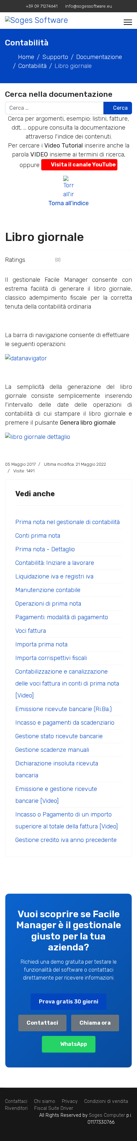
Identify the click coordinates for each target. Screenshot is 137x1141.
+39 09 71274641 (42, 6)
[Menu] (128, 22)
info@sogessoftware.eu (88, 6)
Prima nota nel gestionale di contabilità (67, 522)
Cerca (120, 108)
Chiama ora (95, 1023)
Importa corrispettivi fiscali (51, 658)
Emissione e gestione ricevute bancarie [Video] (56, 795)
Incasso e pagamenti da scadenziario (64, 722)
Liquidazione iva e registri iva (54, 576)
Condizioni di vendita (106, 1101)
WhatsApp (73, 1044)
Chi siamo (44, 1101)
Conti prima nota (37, 535)
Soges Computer (107, 1115)
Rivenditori (16, 1108)
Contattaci (42, 1023)
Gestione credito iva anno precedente (66, 840)
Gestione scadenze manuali (52, 749)
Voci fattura (30, 630)
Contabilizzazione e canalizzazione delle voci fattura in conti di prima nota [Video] (67, 683)
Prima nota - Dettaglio (45, 549)
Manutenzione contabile (47, 590)
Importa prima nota (41, 644)
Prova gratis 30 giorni (68, 1001)
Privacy (69, 1101)
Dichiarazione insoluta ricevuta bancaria (56, 769)
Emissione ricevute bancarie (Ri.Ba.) (63, 709)
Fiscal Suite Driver (53, 1108)
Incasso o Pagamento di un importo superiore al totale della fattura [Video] (66, 820)
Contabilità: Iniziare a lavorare (54, 563)
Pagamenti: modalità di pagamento (61, 617)
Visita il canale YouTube (83, 164)
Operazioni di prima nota (48, 603)
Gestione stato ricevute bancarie (59, 736)
